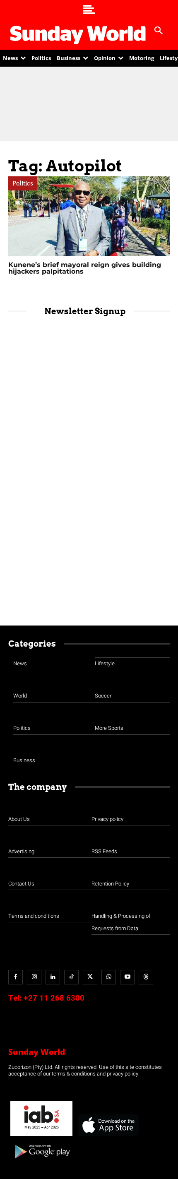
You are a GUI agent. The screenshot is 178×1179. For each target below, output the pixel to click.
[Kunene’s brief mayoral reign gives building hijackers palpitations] (89, 216)
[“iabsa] (41, 1136)
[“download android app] (41, 1161)
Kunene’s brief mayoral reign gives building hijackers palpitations (84, 268)
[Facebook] (15, 977)
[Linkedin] (53, 977)
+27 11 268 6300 (54, 998)
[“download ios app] (108, 1136)
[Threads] (146, 977)
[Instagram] (34, 977)
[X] (90, 977)
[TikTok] (71, 977)
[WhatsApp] (108, 977)
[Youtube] (127, 977)
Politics (22, 183)
